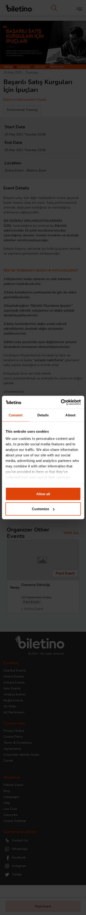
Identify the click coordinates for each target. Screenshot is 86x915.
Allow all (43, 494)
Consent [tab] (15, 415)
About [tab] (70, 415)
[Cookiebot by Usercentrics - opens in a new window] (61, 402)
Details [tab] (43, 415)
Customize (40, 509)
